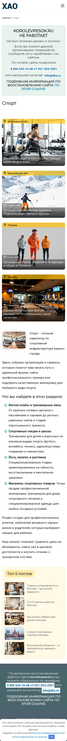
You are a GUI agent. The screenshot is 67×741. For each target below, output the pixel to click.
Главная (6, 17)
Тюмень (12, 225)
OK (51, 737)
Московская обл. (17, 121)
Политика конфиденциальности (33, 719)
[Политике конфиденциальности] (47, 733)
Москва (12, 276)
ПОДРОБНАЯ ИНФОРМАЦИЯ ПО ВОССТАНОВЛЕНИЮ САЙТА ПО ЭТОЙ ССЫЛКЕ (33, 700)
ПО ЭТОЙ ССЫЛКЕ (40, 87)
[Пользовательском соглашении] (30, 737)
